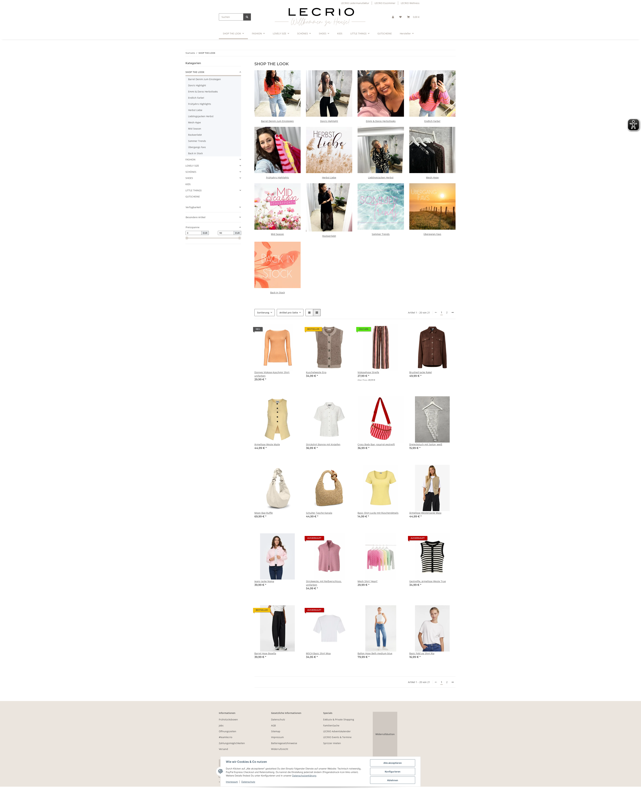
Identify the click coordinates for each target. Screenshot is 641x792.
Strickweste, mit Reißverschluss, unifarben (324, 583)
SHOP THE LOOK (194, 72)
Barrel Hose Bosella (265, 653)
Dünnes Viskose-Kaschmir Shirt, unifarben (272, 374)
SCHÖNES (190, 171)
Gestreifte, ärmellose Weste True (427, 581)
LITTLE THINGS (193, 190)
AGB (273, 725)
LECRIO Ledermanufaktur (355, 3)
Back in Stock (277, 292)
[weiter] (453, 312)
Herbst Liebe (329, 177)
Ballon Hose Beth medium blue (375, 653)
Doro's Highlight (329, 121)
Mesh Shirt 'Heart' (368, 581)
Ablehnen (392, 780)
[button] (393, 17)
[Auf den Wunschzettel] (398, 402)
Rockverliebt (329, 236)
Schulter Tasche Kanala (319, 512)
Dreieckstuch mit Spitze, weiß (425, 444)
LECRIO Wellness (410, 3)
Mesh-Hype (432, 177)
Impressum (232, 781)
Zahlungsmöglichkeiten (232, 743)
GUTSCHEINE (192, 196)
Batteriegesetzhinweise (284, 743)
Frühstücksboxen (228, 719)
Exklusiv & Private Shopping (338, 719)
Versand (223, 749)
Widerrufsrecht (279, 749)
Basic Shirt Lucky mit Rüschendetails (378, 512)
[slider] (187, 238)
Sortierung (263, 312)
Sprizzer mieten (332, 743)
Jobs (221, 725)
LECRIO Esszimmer (385, 3)
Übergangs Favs (432, 234)
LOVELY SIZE (192, 165)
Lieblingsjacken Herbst (380, 177)
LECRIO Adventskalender (337, 731)
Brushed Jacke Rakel (420, 372)
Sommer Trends (381, 234)
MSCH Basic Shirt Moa (318, 653)
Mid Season (277, 234)
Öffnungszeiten (227, 731)
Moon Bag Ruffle (263, 512)
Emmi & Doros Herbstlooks (381, 121)
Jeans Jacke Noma (264, 581)
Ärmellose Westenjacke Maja (425, 512)
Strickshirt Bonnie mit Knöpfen (323, 444)
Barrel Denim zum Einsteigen (277, 121)
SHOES (189, 178)
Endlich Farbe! (432, 121)
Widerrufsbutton (385, 734)
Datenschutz (248, 781)
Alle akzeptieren (392, 762)
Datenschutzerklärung (304, 775)
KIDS (188, 184)
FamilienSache (331, 725)
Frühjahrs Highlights (277, 177)
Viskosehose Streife (368, 372)
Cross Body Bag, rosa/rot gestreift (376, 444)
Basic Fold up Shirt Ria (421, 653)
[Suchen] (247, 17)
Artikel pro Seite (288, 312)
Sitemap (275, 731)
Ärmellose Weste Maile (267, 444)
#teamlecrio (225, 737)
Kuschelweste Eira (316, 372)
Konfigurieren (392, 771)
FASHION (190, 159)
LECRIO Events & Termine (337, 737)
